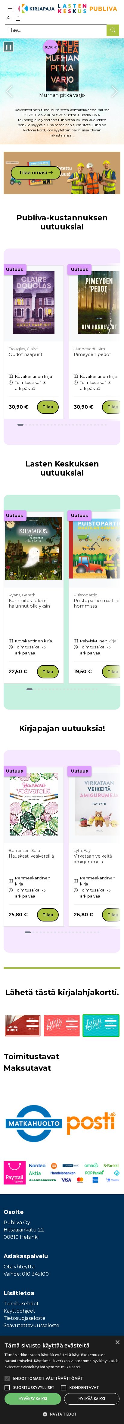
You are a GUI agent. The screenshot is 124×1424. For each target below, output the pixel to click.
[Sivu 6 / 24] (41, 425)
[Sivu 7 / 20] (51, 932)
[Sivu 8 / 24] (48, 425)
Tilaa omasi (33, 173)
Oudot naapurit (25, 354)
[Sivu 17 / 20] (87, 932)
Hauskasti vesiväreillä (31, 856)
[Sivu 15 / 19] (82, 689)
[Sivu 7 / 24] (44, 425)
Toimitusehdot (21, 1304)
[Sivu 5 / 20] (44, 932)
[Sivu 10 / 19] (64, 689)
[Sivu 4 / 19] (42, 689)
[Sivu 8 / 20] (55, 932)
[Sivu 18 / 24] (84, 425)
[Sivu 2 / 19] (35, 689)
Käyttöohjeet (19, 1311)
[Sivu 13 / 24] (66, 425)
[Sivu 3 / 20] (37, 932)
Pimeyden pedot (92, 354)
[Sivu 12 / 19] (71, 689)
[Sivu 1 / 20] (28, 932)
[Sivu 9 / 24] (51, 425)
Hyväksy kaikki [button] (33, 1398)
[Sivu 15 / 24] (73, 425)
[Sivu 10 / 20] (62, 932)
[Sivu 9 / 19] (60, 689)
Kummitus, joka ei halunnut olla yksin (29, 603)
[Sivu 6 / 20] (48, 932)
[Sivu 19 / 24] (87, 425)
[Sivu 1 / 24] (20, 425)
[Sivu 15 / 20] (80, 932)
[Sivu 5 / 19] (46, 689)
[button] (62, 1414)
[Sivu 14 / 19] (78, 689)
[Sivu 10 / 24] (55, 425)
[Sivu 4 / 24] (33, 425)
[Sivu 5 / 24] (37, 425)
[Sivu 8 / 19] (57, 689)
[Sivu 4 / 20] (41, 932)
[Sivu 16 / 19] (86, 689)
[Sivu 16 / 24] (77, 425)
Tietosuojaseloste (24, 1318)
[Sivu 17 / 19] (89, 689)
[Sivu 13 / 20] (73, 932)
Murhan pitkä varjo (62, 95)
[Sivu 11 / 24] (59, 425)
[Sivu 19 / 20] (95, 932)
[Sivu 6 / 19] (50, 689)
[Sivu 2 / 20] (33, 932)
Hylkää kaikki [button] (92, 1398)
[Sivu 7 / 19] (53, 689)
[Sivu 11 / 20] (66, 932)
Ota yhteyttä (19, 1267)
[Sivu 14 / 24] (69, 425)
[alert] (62, 1380)
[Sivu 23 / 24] (102, 425)
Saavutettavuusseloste (31, 1325)
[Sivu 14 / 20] (77, 932)
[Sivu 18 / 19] (93, 689)
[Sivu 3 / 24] (30, 425)
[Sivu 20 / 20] (98, 932)
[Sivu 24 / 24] (106, 425)
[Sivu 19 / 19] (97, 689)
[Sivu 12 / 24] (62, 425)
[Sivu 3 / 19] (39, 689)
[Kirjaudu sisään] (8, 18)
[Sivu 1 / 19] (29, 689)
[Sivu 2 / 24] (26, 425)
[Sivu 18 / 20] (91, 932)
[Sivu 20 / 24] (91, 425)
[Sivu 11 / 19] (68, 689)
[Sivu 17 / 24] (80, 425)
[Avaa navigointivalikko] (10, 8)
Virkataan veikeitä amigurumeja (93, 859)
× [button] (117, 1342)
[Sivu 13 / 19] (75, 689)
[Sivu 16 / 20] (84, 932)
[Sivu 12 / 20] (69, 932)
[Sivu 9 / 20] (59, 932)
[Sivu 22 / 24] (98, 425)
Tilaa (47, 407)
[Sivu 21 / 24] (95, 425)
